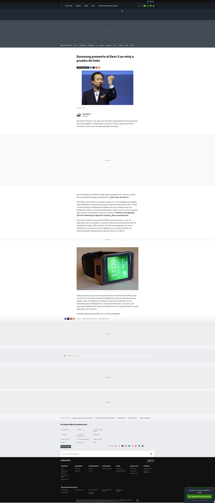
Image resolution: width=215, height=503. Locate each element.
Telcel (94, 442)
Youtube (145, 6)
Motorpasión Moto (121, 471)
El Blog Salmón (147, 468)
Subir (149, 460)
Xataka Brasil (64, 492)
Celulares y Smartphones (90, 318)
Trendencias (133, 468)
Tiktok (154, 6)
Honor (115, 45)
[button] (86, 114)
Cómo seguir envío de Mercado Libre (105, 418)
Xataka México (65, 490)
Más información (120, 501)
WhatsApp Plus (121, 418)
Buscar (151, 453)
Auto (93, 6)
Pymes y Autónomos (147, 471)
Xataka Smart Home (64, 476)
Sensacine (91, 468)
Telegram (129, 445)
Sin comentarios (83, 67)
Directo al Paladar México (107, 490)
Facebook (139, 6)
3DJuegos (77, 468)
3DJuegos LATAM (79, 490)
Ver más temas (65, 446)
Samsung (108, 45)
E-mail (99, 68)
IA (96, 45)
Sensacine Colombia (91, 492)
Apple (126, 45)
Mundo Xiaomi (64, 479)
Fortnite (132, 45)
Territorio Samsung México (108, 6)
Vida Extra (77, 471)
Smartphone (82, 45)
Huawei (102, 45)
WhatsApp (91, 45)
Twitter (142, 6)
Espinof (90, 471)
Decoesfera (133, 471)
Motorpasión (119, 468)
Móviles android (104, 318)
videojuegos (80, 442)
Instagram (148, 6)
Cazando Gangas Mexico (98, 430)
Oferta (75, 45)
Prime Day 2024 (65, 439)
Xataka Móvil (64, 471)
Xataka (63, 468)
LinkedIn (139, 445)
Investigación (64, 429)
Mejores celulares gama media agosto (83, 418)
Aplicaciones (96, 434)
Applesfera (64, 473)
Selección (68, 6)
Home (86, 6)
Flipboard (96, 68)
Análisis (79, 429)
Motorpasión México (119, 490)
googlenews (151, 6)
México (63, 442)
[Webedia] (151, 1)
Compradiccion (134, 473)
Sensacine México (93, 490)
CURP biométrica (132, 418)
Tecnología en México (83, 439)
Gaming (78, 6)
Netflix (120, 45)
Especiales (64, 434)
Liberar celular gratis (145, 418)
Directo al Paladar (107, 468)
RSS (132, 445)
